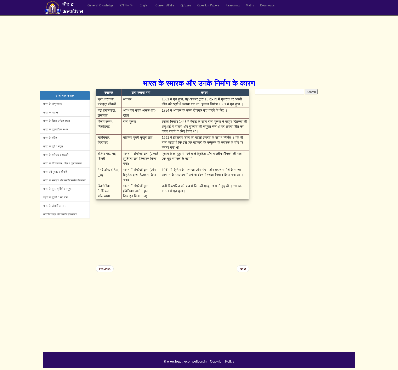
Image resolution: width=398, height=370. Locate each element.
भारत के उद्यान (50, 112)
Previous (104, 269)
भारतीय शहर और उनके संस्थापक (60, 214)
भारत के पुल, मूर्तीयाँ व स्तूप (57, 189)
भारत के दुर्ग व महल (53, 146)
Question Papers (208, 5)
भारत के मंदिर (50, 138)
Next (243, 269)
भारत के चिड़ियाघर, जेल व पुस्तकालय (62, 163)
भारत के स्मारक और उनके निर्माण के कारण (64, 180)
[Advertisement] (167, 46)
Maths (250, 5)
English (144, 5)
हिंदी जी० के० (126, 5)
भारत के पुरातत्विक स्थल (55, 129)
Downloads (267, 5)
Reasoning (233, 5)
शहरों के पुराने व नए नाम (55, 197)
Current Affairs (164, 5)
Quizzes (186, 5)
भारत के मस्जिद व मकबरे (55, 155)
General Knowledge (100, 5)
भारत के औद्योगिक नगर (54, 206)
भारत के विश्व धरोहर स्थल (56, 121)
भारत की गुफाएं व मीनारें (55, 172)
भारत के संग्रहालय (52, 104)
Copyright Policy (222, 361)
